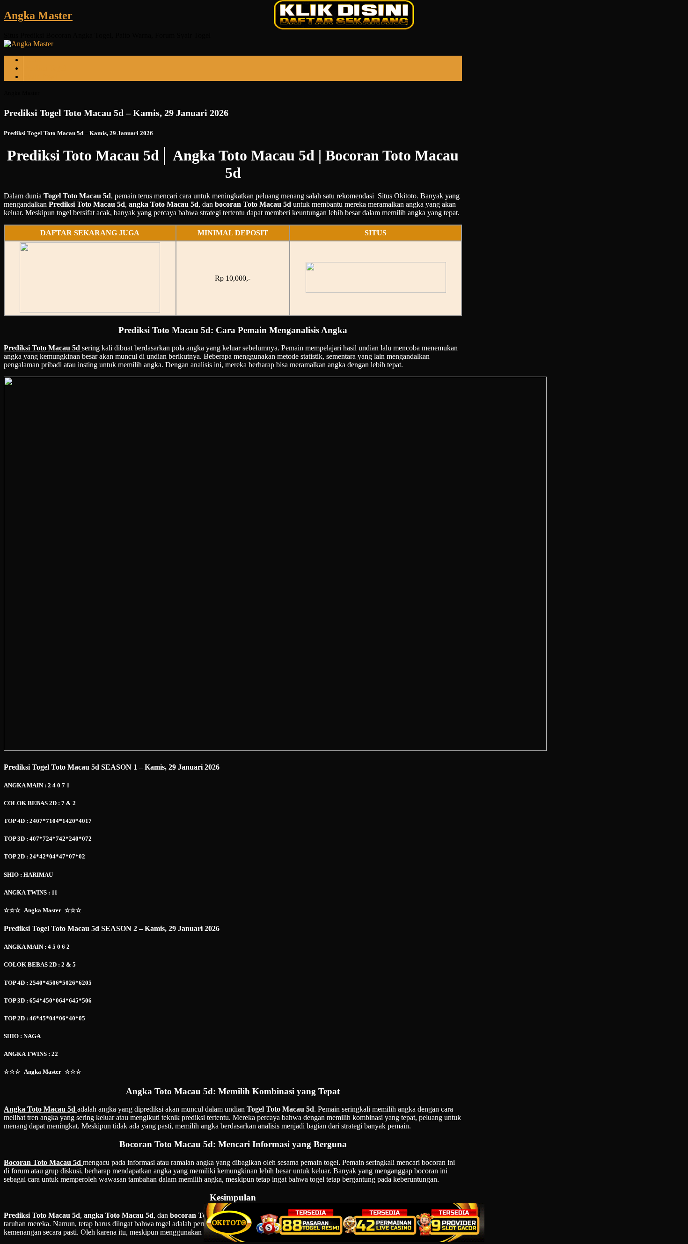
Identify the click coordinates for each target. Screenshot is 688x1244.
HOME (34, 60)
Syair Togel (40, 76)
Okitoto (405, 196)
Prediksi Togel (44, 68)
